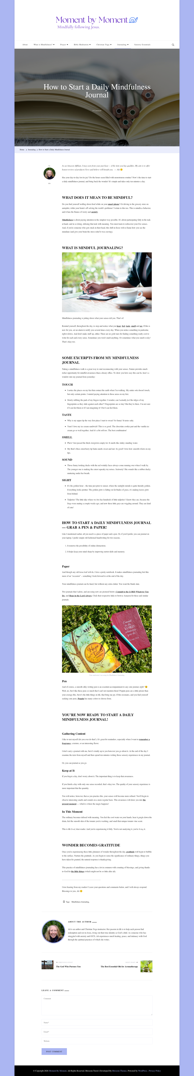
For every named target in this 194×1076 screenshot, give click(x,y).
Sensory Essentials (142, 44)
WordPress (142, 1070)
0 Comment (97, 111)
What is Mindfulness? (43, 44)
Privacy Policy (155, 1070)
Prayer (63, 44)
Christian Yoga (102, 44)
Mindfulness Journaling (80, 902)
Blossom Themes (119, 1070)
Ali (49, 183)
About (25, 44)
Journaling (121, 44)
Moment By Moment (58, 1070)
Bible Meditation (81, 44)
